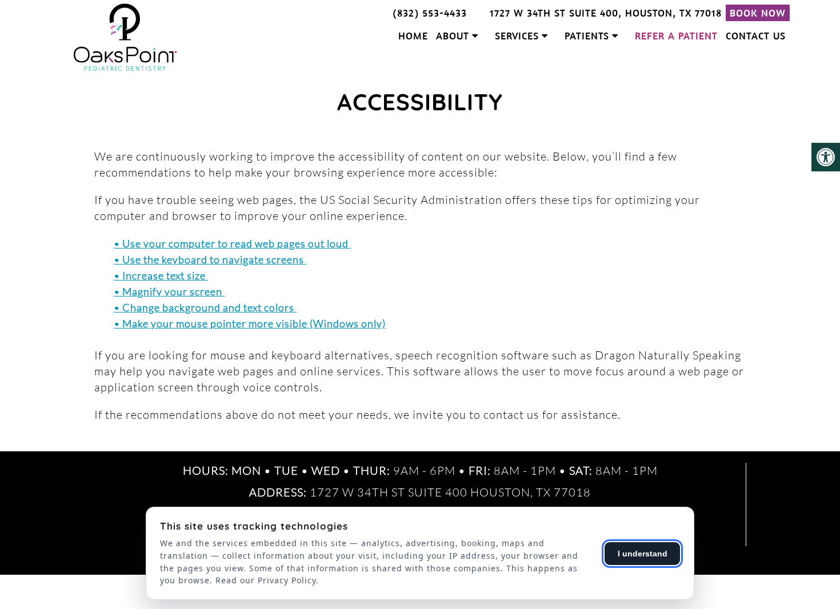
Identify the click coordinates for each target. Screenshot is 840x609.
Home (413, 35)
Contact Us (756, 35)
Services (517, 35)
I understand (642, 553)
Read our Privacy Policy (265, 580)
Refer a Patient (676, 35)
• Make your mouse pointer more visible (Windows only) (250, 323)
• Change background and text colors (205, 307)
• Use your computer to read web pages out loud (232, 243)
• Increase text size (161, 275)
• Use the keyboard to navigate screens (210, 259)
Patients (587, 35)
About (452, 35)
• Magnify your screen (169, 291)
